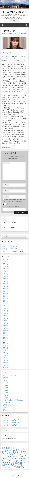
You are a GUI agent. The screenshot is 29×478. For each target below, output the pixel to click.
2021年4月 (5, 340)
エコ (12, 448)
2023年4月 (5, 300)
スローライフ (20, 452)
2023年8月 (5, 293)
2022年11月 (6, 308)
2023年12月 (6, 286)
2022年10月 (6, 310)
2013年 (6, 389)
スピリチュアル (7, 380)
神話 (10, 467)
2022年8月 (5, 313)
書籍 (4, 409)
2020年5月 (5, 355)
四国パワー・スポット (8, 407)
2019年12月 (6, 364)
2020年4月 (5, 357)
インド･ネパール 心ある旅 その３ (12, 424)
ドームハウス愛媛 (7, 430)
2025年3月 (5, 261)
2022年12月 (6, 307)
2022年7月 (5, 315)
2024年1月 (5, 285)
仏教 (15, 462)
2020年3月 (5, 359)
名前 (5, 184)
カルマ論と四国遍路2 (8, 248)
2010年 (6, 384)
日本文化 (19, 465)
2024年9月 (5, 271)
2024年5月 (5, 278)
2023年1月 (5, 305)
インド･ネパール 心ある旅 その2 (11, 425)
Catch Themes (19, 475)
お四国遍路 (5, 377)
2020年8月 (5, 350)
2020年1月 (5, 362)
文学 (16, 465)
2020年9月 (5, 349)
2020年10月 (6, 347)
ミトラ (12, 246)
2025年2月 (5, 263)
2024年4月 (5, 280)
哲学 (18, 463)
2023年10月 (6, 290)
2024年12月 (6, 266)
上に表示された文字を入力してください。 (11, 206)
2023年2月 (5, 303)
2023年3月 (5, 301)
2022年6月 (5, 317)
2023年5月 (5, 298)
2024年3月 (5, 281)
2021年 (6, 395)
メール (5, 190)
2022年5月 (5, 318)
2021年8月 (5, 333)
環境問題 (7, 467)
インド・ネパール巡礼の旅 (9, 375)
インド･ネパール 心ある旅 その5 (11, 420)
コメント (6, 163)
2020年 (6, 394)
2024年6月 (5, 276)
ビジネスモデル (14, 457)
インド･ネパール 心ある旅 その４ (12, 422)
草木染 (16, 467)
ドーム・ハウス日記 (8, 382)
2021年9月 (5, 332)
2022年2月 (5, 323)
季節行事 (23, 463)
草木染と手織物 (7, 411)
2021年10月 (6, 330)
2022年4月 (5, 320)
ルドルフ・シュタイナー (9, 405)
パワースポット (18, 456)
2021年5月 (5, 339)
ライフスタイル (14, 460)
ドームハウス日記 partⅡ (14, 11)
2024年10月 (6, 270)
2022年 (6, 397)
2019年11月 (6, 365)
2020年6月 (5, 354)
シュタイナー (17, 449)
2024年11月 (6, 268)
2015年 (6, 392)
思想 (15, 146)
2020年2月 (5, 360)
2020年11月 (6, 345)
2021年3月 (5, 342)
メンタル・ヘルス (7, 404)
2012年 (6, 387)
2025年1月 (5, 265)
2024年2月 (5, 283)
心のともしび (6, 245)
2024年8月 (5, 273)
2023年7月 (5, 295)
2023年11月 (6, 288)
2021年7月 (5, 335)
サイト (5, 196)
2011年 (6, 385)
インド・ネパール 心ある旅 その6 (12, 419)
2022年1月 (5, 325)
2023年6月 (5, 296)
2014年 (9, 146)
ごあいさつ (5, 379)
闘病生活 (21, 467)
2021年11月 (6, 328)
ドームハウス (8, 453)
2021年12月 (6, 327)
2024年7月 (5, 275)
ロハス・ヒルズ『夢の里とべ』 (10, 251)
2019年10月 (6, 367)
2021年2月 (5, 344)
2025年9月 (5, 260)
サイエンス (8, 450)
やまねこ (11, 33)
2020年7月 (5, 352)
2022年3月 (5, 322)
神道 (12, 467)
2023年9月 (5, 291)
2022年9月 (5, 312)
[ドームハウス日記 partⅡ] (14, 8)
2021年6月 (5, 337)
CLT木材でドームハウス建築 (11, 399)
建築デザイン (6, 465)
